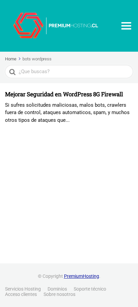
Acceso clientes (21, 294)
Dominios (57, 289)
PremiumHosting (81, 276)
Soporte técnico (90, 289)
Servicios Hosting (23, 289)
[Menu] (126, 26)
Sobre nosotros (59, 294)
